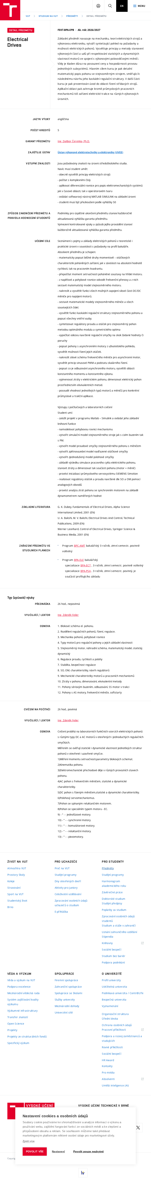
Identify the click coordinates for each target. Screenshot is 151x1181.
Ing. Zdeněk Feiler (68, 615)
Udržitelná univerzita (114, 986)
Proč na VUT (62, 868)
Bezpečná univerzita (114, 999)
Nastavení (58, 1151)
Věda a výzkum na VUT (21, 980)
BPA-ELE (79, 560)
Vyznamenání (110, 1006)
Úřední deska (110, 1018)
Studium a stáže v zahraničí (119, 925)
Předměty (72, 16)
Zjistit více (29, 1141)
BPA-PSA (85, 571)
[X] (138, 1127)
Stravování (13, 887)
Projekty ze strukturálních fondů (27, 1036)
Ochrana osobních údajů (117, 1025)
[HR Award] (82, 1172)
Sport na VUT (15, 894)
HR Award (108, 1060)
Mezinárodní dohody (67, 1006)
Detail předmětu (97, 16)
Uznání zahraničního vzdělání (119, 932)
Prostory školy (16, 874)
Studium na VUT (48, 16)
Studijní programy (66, 874)
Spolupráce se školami (68, 993)
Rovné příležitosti (112, 1047)
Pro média (108, 1072)
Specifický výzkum (18, 1043)
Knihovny (112, 943)
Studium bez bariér (113, 956)
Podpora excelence (19, 986)
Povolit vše (34, 1151)
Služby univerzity (65, 999)
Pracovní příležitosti (118, 1030)
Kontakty (107, 1066)
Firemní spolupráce (66, 980)
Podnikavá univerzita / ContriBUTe (122, 993)
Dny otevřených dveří (68, 881)
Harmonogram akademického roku (114, 883)
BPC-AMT (79, 545)
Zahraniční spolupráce (68, 986)
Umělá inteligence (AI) (115, 1085)
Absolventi (113, 1079)
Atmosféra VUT (16, 868)
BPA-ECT (85, 565)
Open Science (15, 1023)
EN (122, 5)
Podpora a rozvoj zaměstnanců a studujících (122, 1038)
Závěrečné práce (112, 892)
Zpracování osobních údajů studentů (118, 919)
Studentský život (17, 900)
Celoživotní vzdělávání (68, 894)
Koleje (11, 881)
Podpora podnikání (113, 962)
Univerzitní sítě (64, 1012)
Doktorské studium (113, 898)
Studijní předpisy (112, 903)
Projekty (12, 1030)
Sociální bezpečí (111, 949)
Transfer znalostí (17, 1017)
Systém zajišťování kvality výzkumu (22, 1002)
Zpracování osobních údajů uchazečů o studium (71, 903)
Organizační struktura (115, 1014)
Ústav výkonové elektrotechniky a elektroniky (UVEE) (90, 152)
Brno (10, 907)
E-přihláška (61, 911)
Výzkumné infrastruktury (22, 1010)
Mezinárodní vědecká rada (23, 993)
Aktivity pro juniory (66, 887)
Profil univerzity (111, 980)
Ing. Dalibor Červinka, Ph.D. (74, 141)
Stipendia (107, 936)
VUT (28, 16)
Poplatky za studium (114, 910)
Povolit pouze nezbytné (88, 1151)
